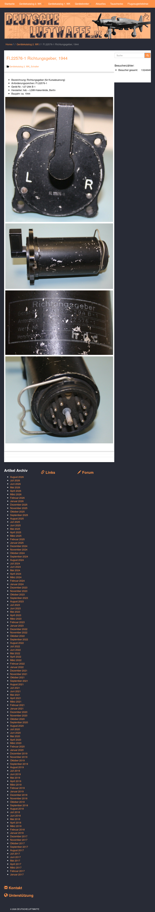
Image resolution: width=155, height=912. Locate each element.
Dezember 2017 (18, 836)
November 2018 (18, 798)
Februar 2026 (17, 497)
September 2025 (19, 515)
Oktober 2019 (17, 760)
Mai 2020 (15, 736)
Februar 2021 (17, 705)
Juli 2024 (15, 563)
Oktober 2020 (17, 719)
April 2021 (15, 698)
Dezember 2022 (18, 629)
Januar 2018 (17, 833)
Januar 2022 (17, 667)
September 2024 (19, 556)
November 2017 (18, 840)
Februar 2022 (17, 663)
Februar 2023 (17, 622)
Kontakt (15, 887)
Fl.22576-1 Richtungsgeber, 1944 (37, 58)
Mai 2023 (15, 611)
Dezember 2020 (18, 712)
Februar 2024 (17, 580)
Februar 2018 (17, 829)
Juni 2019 (15, 774)
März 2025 (15, 535)
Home (9, 44)
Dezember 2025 (18, 504)
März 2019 (15, 784)
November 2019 (18, 757)
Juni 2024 (15, 566)
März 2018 (15, 826)
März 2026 (15, 494)
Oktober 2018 (17, 802)
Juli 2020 (15, 729)
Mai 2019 (15, 777)
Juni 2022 (15, 650)
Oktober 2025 (17, 511)
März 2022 (15, 660)
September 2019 (19, 764)
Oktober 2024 (17, 553)
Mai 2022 (15, 653)
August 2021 (17, 684)
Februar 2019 (17, 788)
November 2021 (18, 674)
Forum (87, 472)
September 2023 (19, 598)
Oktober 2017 (17, 843)
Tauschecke (116, 3)
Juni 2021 (15, 691)
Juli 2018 (15, 812)
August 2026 (17, 477)
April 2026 (15, 491)
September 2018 (19, 805)
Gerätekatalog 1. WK (59, 3)
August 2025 (17, 518)
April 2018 (15, 822)
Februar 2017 (17, 871)
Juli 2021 (15, 687)
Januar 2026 (17, 501)
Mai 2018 (15, 819)
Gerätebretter (82, 3)
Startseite (10, 3)
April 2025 (15, 532)
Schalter (35, 66)
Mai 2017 (15, 860)
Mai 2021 (15, 694)
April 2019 (15, 781)
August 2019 (17, 767)
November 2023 (18, 591)
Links (50, 472)
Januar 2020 (17, 750)
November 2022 (18, 632)
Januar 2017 (17, 874)
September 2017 (19, 846)
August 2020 (17, 725)
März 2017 (15, 867)
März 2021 (15, 701)
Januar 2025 (17, 542)
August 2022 (17, 643)
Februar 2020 (17, 746)
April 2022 (15, 656)
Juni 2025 (15, 525)
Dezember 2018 (18, 795)
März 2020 (15, 743)
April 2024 (15, 573)
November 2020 (18, 715)
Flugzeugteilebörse (138, 3)
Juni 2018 (15, 815)
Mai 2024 (15, 570)
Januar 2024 (17, 584)
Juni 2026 (15, 484)
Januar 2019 (17, 791)
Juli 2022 (15, 646)
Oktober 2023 (17, 594)
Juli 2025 (15, 522)
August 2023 (17, 601)
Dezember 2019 (18, 753)
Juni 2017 (15, 857)
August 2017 (17, 850)
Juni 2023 (15, 608)
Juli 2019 (15, 770)
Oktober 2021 (17, 677)
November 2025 (18, 508)
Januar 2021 (17, 708)
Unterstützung (20, 895)
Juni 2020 (15, 732)
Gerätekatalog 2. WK (30, 3)
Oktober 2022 (17, 636)
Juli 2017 (15, 853)
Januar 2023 (17, 625)
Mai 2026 (15, 487)
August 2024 (17, 560)
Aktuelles (101, 3)
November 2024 (18, 549)
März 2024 (15, 577)
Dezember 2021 (18, 670)
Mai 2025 (15, 528)
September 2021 (19, 681)
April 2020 (15, 739)
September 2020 (19, 722)
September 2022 (19, 639)
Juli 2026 (15, 480)
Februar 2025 (17, 539)
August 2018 (17, 808)
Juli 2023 (15, 605)
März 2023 (15, 618)
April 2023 (15, 615)
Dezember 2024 (18, 546)
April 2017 (15, 864)
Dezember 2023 (18, 587)
